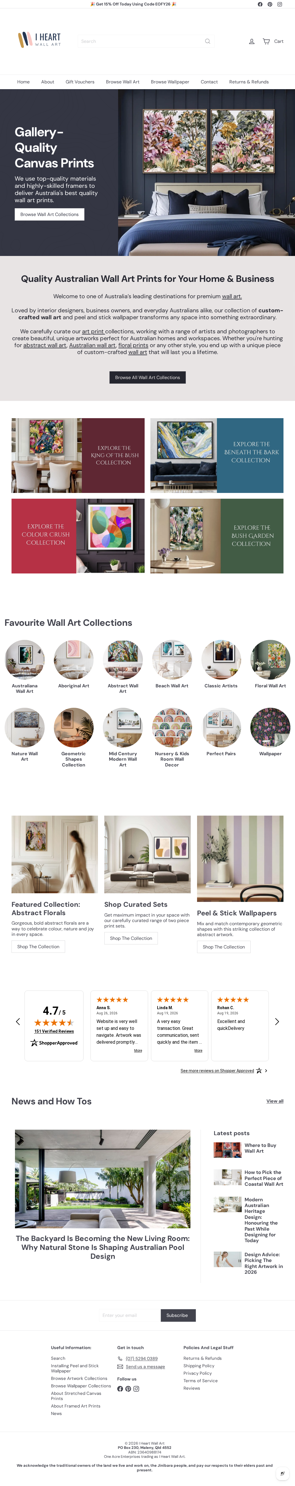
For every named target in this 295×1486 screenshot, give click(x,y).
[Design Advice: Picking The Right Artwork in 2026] (228, 1259)
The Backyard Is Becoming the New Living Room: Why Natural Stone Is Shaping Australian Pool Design (103, 1247)
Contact (209, 82)
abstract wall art (45, 345)
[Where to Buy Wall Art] (228, 1150)
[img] (54, 1022)
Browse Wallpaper (170, 82)
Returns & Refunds (249, 82)
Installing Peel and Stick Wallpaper (75, 1368)
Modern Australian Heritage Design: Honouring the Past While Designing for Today (261, 1220)
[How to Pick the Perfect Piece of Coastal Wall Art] (228, 1177)
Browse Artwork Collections (79, 1378)
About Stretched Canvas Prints (76, 1396)
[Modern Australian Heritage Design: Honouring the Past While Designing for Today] (228, 1204)
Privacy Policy (198, 1373)
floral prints (133, 345)
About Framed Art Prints (76, 1406)
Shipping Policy (199, 1366)
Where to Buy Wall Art (260, 1148)
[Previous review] (18, 1022)
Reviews (192, 1388)
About (47, 82)
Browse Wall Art (122, 82)
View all (274, 1101)
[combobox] (146, 41)
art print (93, 331)
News (56, 1413)
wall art (137, 352)
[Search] (208, 41)
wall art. (232, 296)
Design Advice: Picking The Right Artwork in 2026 (264, 1263)
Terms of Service (201, 1381)
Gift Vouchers (80, 82)
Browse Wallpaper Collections (81, 1386)
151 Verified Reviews (54, 1031)
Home (23, 82)
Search (58, 1358)
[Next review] (277, 1022)
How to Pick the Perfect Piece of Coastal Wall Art (264, 1178)
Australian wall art (92, 345)
